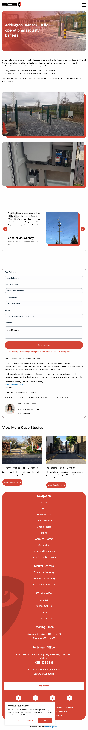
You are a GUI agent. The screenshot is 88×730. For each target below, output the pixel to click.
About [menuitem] (44, 508)
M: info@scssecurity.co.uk (28, 409)
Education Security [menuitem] (44, 572)
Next (83, 229)
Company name (11, 297)
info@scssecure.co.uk (14, 384)
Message (8, 323)
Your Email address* (13, 285)
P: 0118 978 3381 (24, 414)
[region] (30, 713)
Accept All (45, 720)
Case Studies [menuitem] (44, 526)
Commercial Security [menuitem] (44, 578)
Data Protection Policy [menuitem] (44, 557)
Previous (5, 229)
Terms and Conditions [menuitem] (44, 551)
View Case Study (11, 482)
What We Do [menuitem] (44, 514)
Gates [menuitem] (44, 612)
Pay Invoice (44, 685)
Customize (15, 720)
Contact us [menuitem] (44, 545)
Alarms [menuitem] (44, 599)
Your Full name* (11, 272)
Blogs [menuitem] (44, 532)
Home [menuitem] (44, 502)
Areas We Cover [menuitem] (44, 539)
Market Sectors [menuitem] (44, 520)
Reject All (30, 720)
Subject (8, 310)
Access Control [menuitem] (44, 606)
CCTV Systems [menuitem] (44, 618)
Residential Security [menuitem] (44, 584)
